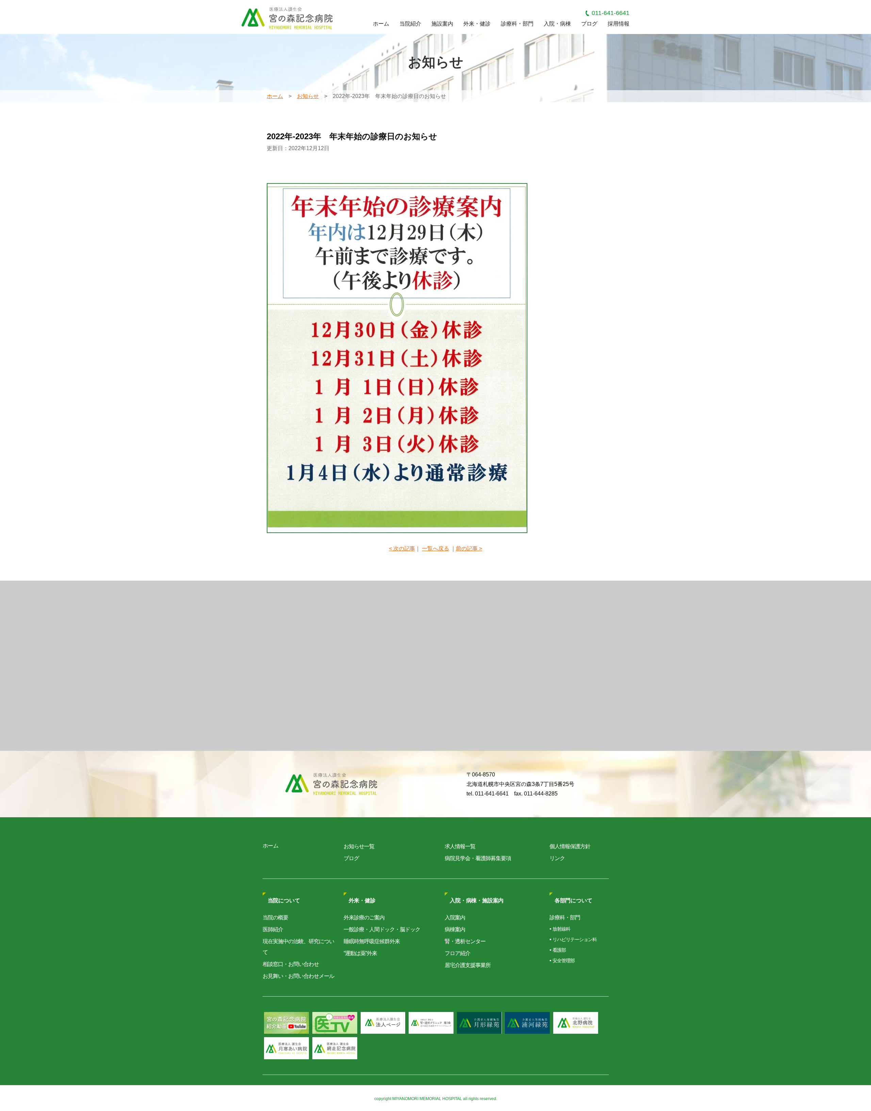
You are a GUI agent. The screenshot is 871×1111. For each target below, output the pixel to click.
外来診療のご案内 (364, 917)
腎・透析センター (465, 941)
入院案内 (455, 917)
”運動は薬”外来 (360, 953)
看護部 (559, 950)
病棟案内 (455, 929)
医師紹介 (273, 929)
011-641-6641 (610, 13)
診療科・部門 (517, 24)
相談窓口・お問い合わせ (291, 964)
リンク (557, 858)
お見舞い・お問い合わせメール (298, 976)
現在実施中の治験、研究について (298, 946)
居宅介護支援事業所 (468, 965)
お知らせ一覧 (359, 846)
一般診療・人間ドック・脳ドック (382, 929)
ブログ (589, 24)
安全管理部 (564, 960)
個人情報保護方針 (569, 846)
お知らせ (308, 96)
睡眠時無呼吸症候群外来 (372, 941)
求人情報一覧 (460, 846)
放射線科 (561, 929)
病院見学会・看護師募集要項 (478, 858)
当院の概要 (275, 917)
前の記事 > (469, 548)
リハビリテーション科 (575, 939)
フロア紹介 (457, 953)
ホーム (381, 24)
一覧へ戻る (435, 548)
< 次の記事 (402, 548)
